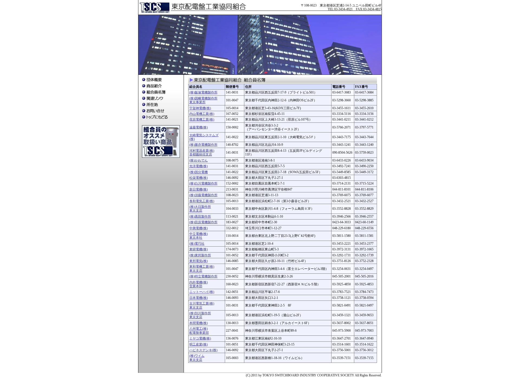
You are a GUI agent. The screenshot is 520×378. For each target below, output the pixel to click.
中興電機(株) (198, 228)
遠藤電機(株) (198, 127)
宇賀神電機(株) (200, 108)
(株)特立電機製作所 (203, 276)
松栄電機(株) (198, 178)
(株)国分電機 (198, 172)
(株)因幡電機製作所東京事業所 (203, 100)
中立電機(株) (198, 234)
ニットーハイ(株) (201, 292)
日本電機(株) (198, 298)
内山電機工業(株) (201, 114)
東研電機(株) (198, 249)
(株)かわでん (198, 160)
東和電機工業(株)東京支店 (201, 268)
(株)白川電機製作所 (203, 183)
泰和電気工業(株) (201, 201)
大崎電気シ (197, 135)
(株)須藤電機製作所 (203, 195)
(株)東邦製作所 (200, 255)
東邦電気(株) (198, 261)
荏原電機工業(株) (201, 119)
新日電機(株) (198, 189)
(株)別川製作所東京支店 (200, 315)
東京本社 (195, 238)
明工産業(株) (198, 344)
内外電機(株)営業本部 (198, 284)
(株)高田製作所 (200, 216)
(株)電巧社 (196, 243)
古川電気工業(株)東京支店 (201, 305)
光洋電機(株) (198, 166)
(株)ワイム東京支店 (196, 357)
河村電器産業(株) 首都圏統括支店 (201, 152)
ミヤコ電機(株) (200, 338)
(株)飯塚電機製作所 (203, 92)
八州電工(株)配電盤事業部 (199, 330)
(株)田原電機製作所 (203, 222)
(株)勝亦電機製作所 (203, 145)
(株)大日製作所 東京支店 (200, 208)
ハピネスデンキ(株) (203, 350)
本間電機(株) (198, 323)
